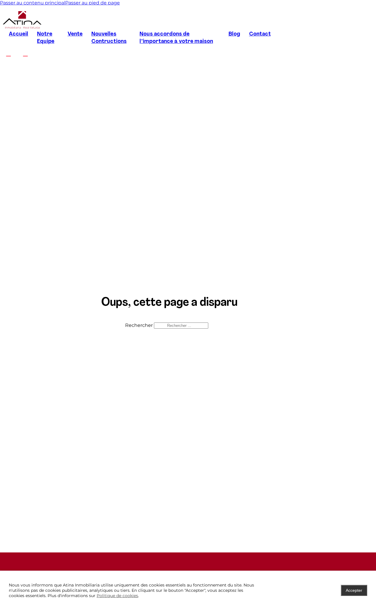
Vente (75, 34)
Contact (260, 34)
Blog (234, 34)
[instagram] (25, 53)
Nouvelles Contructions (109, 37)
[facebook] (8, 53)
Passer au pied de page (92, 3)
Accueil (18, 34)
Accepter (354, 590)
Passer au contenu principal (32, 3)
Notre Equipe (45, 37)
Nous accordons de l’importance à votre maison (176, 37)
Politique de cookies (117, 595)
